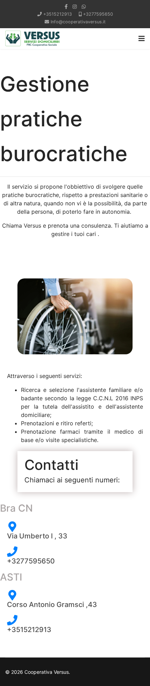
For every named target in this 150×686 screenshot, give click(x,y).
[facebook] (66, 6)
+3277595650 (98, 14)
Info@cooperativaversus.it (78, 21)
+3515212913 (57, 14)
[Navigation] (141, 38)
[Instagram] (75, 6)
